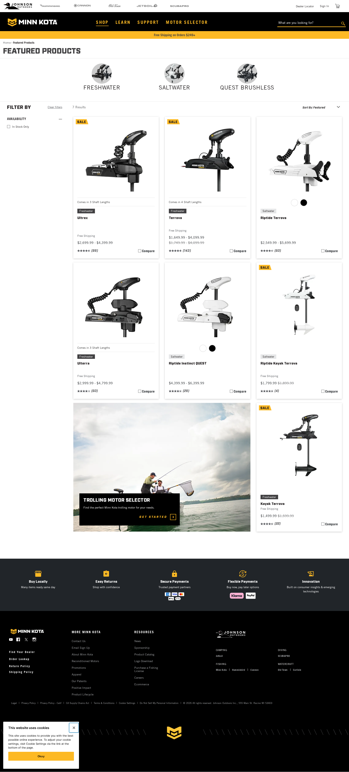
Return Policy (19, 666)
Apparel (76, 674)
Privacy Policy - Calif (50, 703)
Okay (41, 756)
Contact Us (78, 641)
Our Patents (79, 681)
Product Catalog (144, 654)
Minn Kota (221, 669)
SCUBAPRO (284, 655)
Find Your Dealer (22, 652)
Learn (123, 22)
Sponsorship (142, 647)
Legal (14, 703)
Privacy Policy (28, 703)
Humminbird (238, 669)
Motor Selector (187, 22)
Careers (139, 677)
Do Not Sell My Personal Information (159, 703)
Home (7, 42)
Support (148, 22)
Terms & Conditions (104, 703)
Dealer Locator (305, 6)
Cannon (254, 669)
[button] (106, 585)
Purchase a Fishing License (146, 669)
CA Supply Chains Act (77, 703)
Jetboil (219, 655)
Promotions (79, 667)
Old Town (283, 669)
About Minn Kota (82, 654)
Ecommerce (141, 684)
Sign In (324, 6)
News (137, 641)
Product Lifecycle (83, 694)
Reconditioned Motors (85, 661)
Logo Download (143, 661)
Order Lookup (19, 659)
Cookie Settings (127, 703)
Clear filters (55, 107)
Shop (102, 22)
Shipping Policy (21, 672)
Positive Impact (81, 687)
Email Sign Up (81, 647)
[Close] (73, 727)
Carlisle (297, 669)
